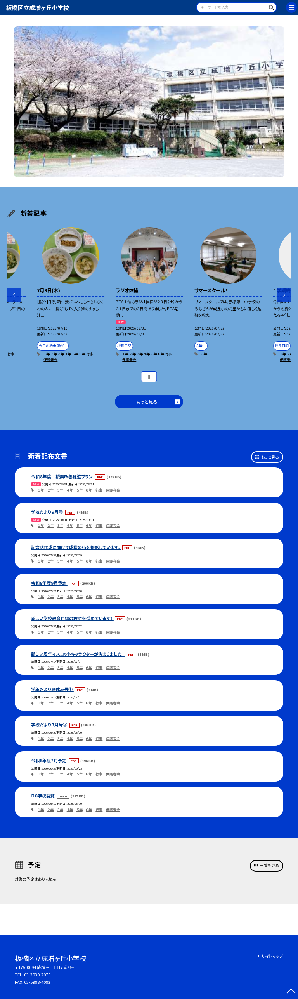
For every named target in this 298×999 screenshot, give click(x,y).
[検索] (270, 9)
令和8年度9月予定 (49, 583)
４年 (68, 353)
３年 (61, 353)
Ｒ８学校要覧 (43, 795)
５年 (75, 353)
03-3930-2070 (37, 974)
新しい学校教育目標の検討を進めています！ (72, 618)
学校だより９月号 (47, 512)
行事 (10, 353)
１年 (46, 353)
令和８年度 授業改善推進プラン (62, 476)
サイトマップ (272, 956)
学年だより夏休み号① (52, 689)
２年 (54, 353)
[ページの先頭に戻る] (291, 992)
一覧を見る (269, 865)
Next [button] (284, 295)
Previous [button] (14, 295)
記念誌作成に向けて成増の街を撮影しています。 (76, 547)
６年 (82, 353)
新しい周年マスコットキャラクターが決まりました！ (78, 654)
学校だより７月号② (49, 724)
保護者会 (50, 359)
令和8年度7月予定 (49, 760)
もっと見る (147, 401)
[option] (149, 101)
